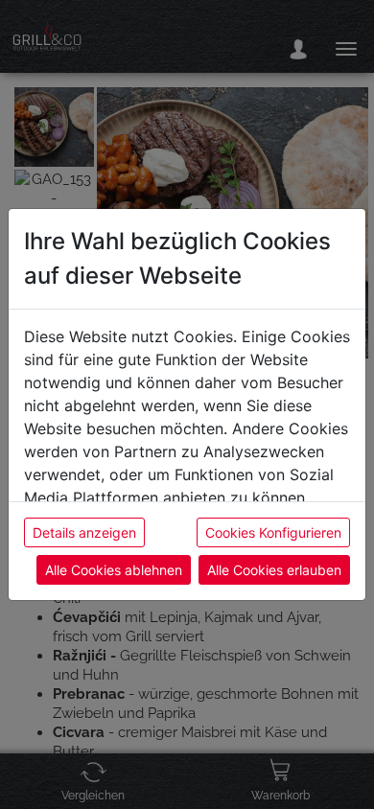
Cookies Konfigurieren (273, 532)
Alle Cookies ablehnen (113, 570)
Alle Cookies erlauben (274, 570)
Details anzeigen (84, 532)
